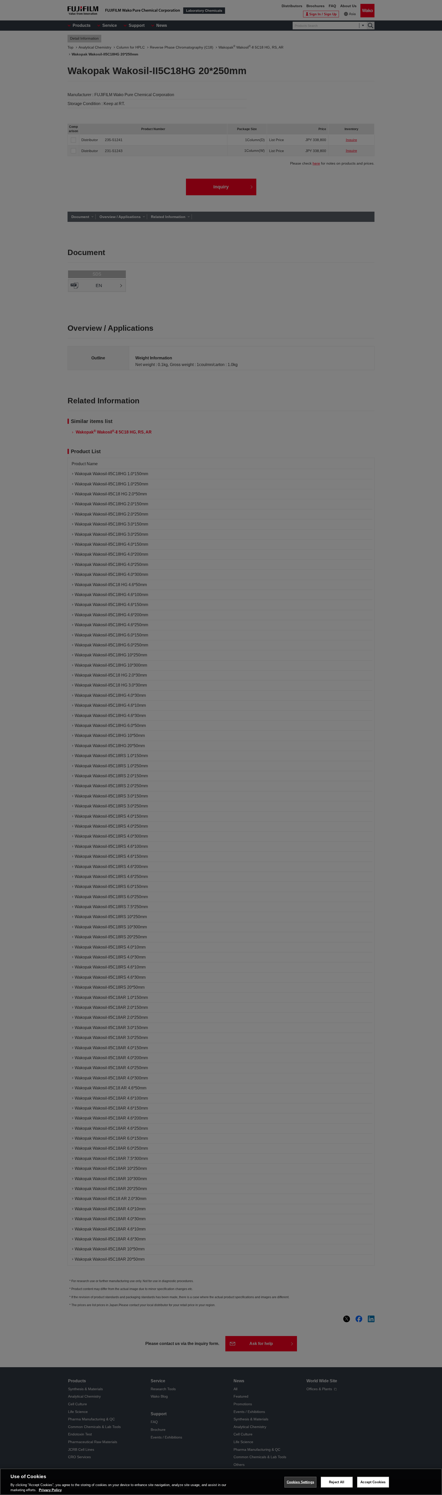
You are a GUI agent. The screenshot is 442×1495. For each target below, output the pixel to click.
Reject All (336, 1482)
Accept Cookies (372, 1482)
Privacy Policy (50, 1490)
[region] (221, 1481)
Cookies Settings (300, 1482)
